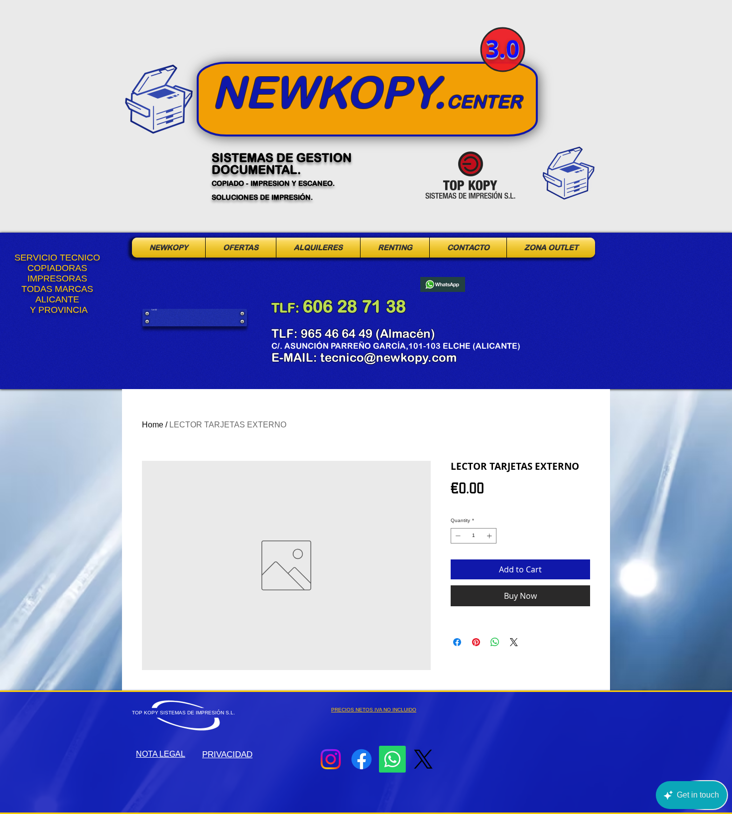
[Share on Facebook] (457, 642)
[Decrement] (457, 536)
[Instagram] (330, 759)
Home (152, 424)
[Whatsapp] (392, 759)
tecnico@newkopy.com (388, 357)
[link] (157, 310)
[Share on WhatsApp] (495, 642)
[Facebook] (361, 759)
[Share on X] (514, 642)
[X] (423, 759)
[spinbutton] (474, 536)
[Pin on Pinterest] (476, 642)
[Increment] (490, 536)
